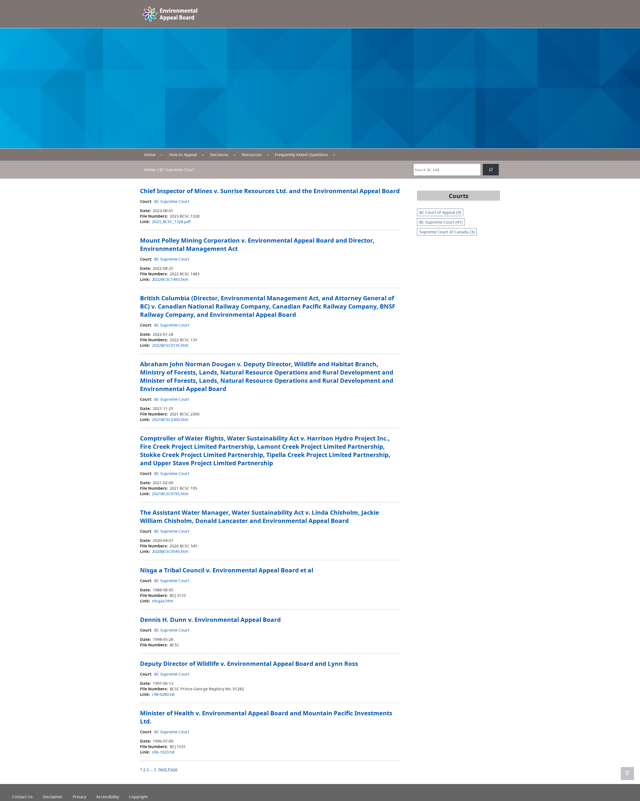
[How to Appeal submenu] (203, 154)
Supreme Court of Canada (446, 232)
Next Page (168, 769)
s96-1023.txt (163, 752)
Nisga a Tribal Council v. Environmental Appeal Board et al (226, 570)
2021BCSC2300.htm (170, 419)
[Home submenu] (161, 154)
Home (150, 154)
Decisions (219, 154)
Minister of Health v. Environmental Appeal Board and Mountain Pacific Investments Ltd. (266, 717)
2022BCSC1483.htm (170, 279)
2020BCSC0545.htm (170, 551)
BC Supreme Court (171, 201)
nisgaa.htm (162, 601)
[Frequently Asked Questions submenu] (334, 154)
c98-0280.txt (163, 694)
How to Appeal (183, 154)
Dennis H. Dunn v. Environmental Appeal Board (210, 619)
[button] (627, 773)
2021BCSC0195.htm (170, 493)
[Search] (491, 169)
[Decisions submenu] (234, 154)
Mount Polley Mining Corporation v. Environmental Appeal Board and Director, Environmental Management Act (257, 244)
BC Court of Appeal (440, 212)
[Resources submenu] (267, 154)
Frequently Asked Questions (301, 154)
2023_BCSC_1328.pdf (171, 221)
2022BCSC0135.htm (170, 345)
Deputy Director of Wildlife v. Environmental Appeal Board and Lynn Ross (249, 663)
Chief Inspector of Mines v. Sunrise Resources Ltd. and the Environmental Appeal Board (270, 191)
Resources (252, 154)
